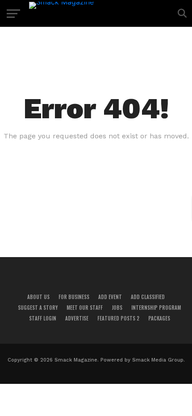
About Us (38, 296)
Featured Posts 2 (118, 318)
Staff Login (42, 318)
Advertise (76, 318)
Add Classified (148, 296)
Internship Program (156, 307)
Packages (159, 318)
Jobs (117, 307)
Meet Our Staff (85, 307)
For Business (73, 296)
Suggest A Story (38, 307)
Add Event (110, 296)
